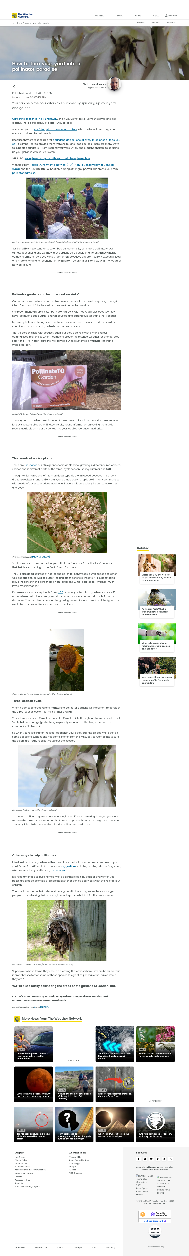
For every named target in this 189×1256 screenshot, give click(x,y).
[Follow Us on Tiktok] (158, 1159)
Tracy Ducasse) (40, 556)
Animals (37, 23)
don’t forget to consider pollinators (55, 129)
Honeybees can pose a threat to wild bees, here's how (57, 158)
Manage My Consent (24, 1173)
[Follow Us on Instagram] (145, 1159)
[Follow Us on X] (170, 1159)
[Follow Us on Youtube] (151, 1159)
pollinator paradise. (24, 173)
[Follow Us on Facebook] (138, 1159)
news (19, 23)
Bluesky (44, 1007)
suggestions (68, 866)
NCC (60, 592)
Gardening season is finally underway (34, 119)
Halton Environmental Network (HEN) (52, 165)
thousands (30, 465)
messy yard (60, 870)
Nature (28, 23)
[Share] (14, 86)
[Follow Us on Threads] (164, 1159)
